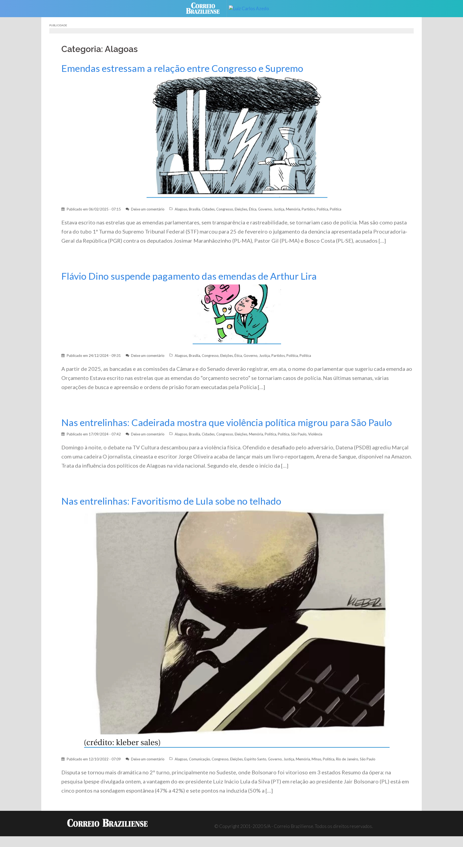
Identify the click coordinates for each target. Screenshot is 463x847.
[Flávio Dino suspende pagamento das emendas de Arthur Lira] (237, 314)
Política (322, 209)
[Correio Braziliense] (207, 8)
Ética (252, 209)
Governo (265, 209)
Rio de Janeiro (347, 759)
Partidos (308, 209)
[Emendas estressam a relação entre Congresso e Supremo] (237, 137)
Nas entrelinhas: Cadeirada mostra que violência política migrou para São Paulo (226, 422)
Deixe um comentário (148, 209)
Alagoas (181, 209)
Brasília (194, 209)
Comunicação (199, 759)
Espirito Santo (255, 759)
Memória (293, 209)
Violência (315, 434)
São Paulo (299, 434)
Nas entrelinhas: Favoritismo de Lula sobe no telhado (171, 501)
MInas (316, 759)
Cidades (208, 209)
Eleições (241, 209)
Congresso (224, 209)
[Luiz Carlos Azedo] (253, 8)
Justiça (279, 209)
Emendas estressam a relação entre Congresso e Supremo (182, 68)
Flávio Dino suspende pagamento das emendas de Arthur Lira (189, 276)
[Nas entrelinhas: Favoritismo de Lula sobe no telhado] (237, 628)
